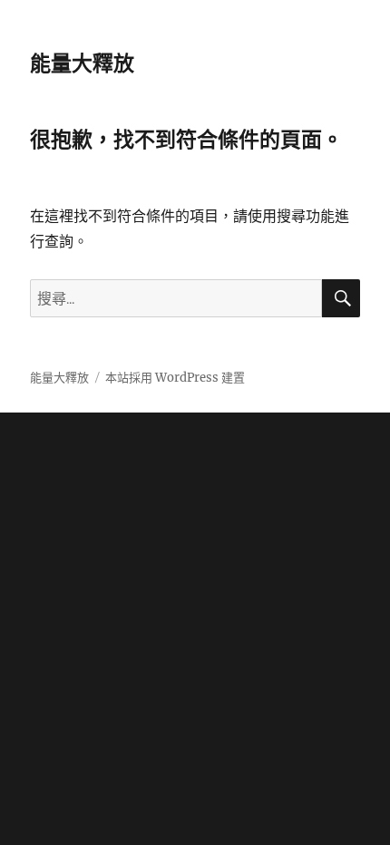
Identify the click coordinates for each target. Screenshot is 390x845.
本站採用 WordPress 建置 (175, 377)
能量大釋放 (82, 63)
